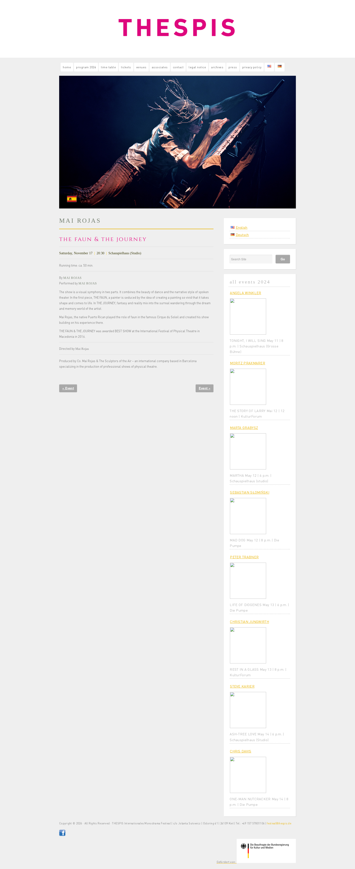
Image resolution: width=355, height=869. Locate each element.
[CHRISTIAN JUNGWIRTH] (248, 645)
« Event (68, 388)
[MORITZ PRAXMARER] (248, 386)
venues (141, 67)
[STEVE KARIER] (248, 710)
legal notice (197, 67)
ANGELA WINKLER (245, 292)
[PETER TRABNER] (248, 580)
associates (160, 67)
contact (178, 67)
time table (108, 67)
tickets (126, 67)
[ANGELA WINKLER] (248, 316)
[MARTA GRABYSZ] (248, 451)
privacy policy (252, 67)
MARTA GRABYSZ (244, 427)
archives (217, 67)
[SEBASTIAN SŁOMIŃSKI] (248, 516)
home (67, 67)
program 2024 (86, 67)
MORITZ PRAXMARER (247, 363)
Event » (204, 388)
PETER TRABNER (244, 557)
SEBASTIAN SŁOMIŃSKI (249, 492)
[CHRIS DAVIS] (248, 774)
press (232, 67)
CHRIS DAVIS (240, 751)
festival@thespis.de (279, 823)
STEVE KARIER (242, 686)
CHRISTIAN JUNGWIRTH (249, 621)
